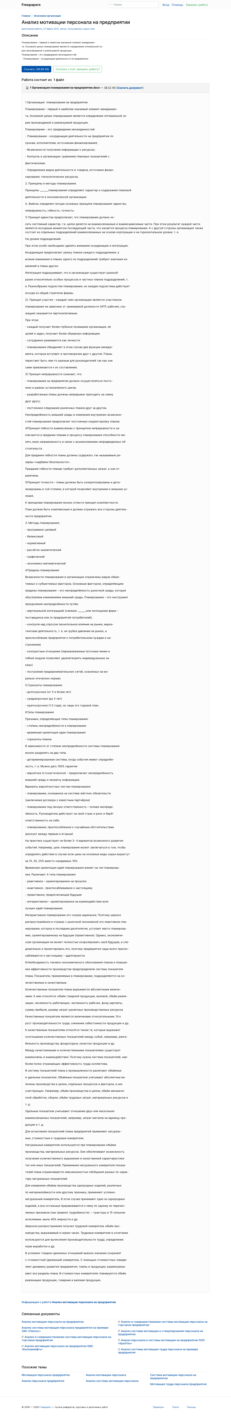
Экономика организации (47, 16)
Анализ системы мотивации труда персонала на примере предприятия (158, 1351)
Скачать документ (130, 87)
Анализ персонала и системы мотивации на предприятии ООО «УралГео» (161, 1341)
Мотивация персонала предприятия (46, 1375)
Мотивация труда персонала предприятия (178, 1384)
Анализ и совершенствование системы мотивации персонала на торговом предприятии (66, 1338)
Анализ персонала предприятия (43, 1381)
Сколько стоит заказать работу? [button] (78, 69)
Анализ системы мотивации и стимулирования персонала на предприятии (160, 1332)
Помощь (177, 4)
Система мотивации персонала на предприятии (173, 1376)
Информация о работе (69, 1302)
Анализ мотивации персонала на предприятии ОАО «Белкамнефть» (57, 1347)
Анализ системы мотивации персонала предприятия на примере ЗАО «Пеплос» (65, 1329)
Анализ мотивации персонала (106, 1375)
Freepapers (45, 1407)
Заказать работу (197, 4)
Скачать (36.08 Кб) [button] (36, 69)
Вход (166, 4)
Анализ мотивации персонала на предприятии (53, 1321)
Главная (26, 16)
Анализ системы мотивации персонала (112, 1381)
